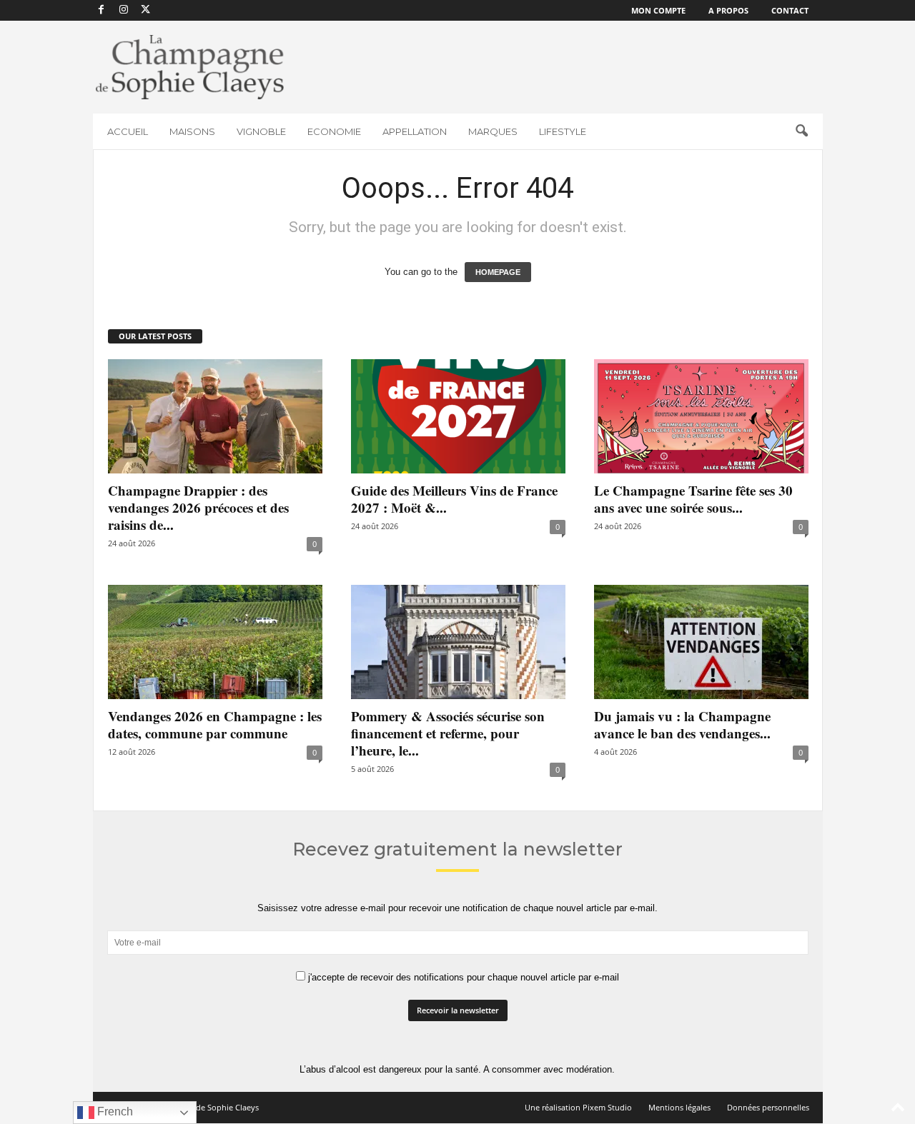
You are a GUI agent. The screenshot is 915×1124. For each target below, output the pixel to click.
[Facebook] (101, 10)
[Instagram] (123, 10)
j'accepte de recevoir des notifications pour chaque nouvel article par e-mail (462, 977)
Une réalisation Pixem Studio (578, 1107)
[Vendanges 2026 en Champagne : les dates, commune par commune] (215, 642)
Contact (789, 10)
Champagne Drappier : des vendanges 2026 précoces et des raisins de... (198, 507)
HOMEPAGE (497, 272)
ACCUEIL (127, 131)
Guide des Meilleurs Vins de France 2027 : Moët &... (454, 499)
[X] (145, 10)
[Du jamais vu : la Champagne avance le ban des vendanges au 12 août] (701, 642)
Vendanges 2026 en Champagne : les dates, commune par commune (215, 724)
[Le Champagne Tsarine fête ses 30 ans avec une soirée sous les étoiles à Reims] (701, 416)
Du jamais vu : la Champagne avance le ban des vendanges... (682, 724)
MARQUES (493, 131)
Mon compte (658, 10)
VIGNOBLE (261, 131)
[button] (801, 131)
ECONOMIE (334, 131)
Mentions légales (679, 1107)
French (113, 1111)
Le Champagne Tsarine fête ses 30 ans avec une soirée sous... (693, 499)
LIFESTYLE (562, 131)
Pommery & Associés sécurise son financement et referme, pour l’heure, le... (448, 733)
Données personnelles (768, 1107)
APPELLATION (414, 131)
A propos (728, 10)
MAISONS (192, 131)
